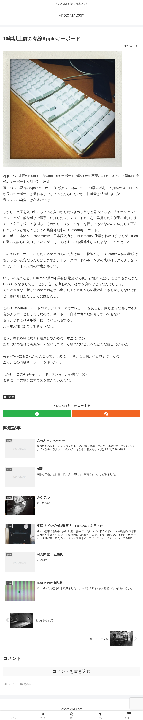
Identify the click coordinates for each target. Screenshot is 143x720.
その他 (10, 396)
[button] (132, 562)
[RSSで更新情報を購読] (106, 413)
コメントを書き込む (72, 671)
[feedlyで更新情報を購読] (37, 413)
